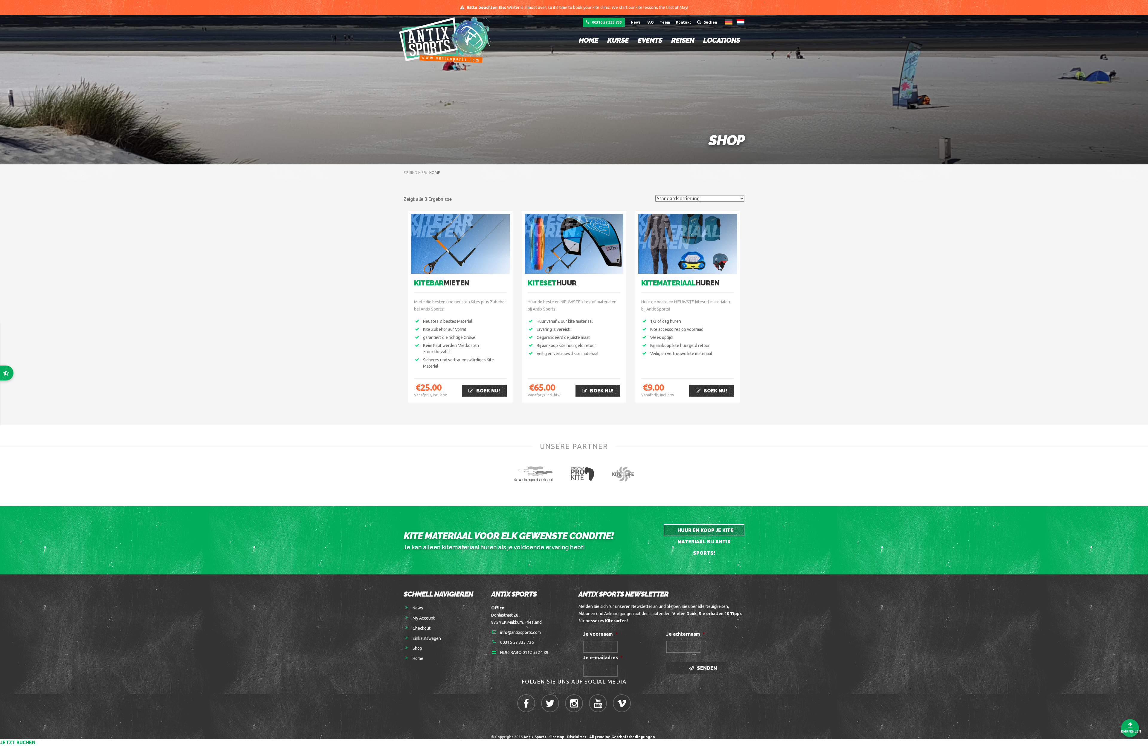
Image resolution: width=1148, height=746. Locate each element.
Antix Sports (534, 737)
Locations (721, 40)
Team (665, 22)
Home (588, 40)
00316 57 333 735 (606, 22)
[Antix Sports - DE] (447, 39)
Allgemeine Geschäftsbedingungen (623, 737)
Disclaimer (576, 737)
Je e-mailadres (603, 657)
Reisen (682, 40)
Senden (706, 668)
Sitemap (556, 737)
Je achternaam (685, 634)
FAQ (650, 22)
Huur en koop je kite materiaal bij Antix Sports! (705, 532)
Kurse (618, 40)
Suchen (710, 22)
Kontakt (683, 22)
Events (650, 40)
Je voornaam (600, 634)
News (635, 22)
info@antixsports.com (520, 632)
